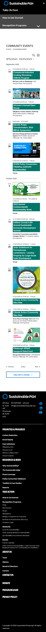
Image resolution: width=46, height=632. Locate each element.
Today (23, 367)
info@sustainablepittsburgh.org (23, 406)
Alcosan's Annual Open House (24, 106)
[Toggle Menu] (42, 3)
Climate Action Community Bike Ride (25, 301)
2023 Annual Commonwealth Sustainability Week (22, 207)
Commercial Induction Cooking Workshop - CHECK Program (23, 75)
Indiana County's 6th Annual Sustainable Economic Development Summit (24, 226)
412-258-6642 (16, 403)
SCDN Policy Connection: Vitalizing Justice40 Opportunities (25, 167)
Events (8, 49)
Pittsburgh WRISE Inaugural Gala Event (23, 349)
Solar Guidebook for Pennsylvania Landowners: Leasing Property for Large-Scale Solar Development (24, 253)
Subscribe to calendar (21, 375)
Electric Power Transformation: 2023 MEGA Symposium (23, 127)
